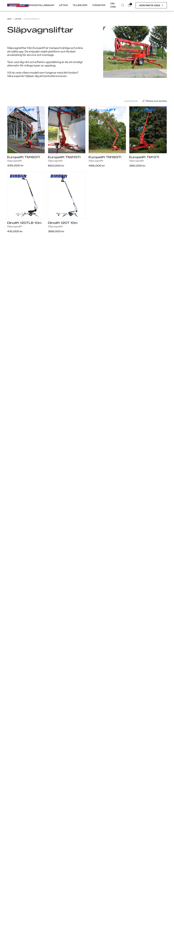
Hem (9, 19)
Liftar (18, 19)
